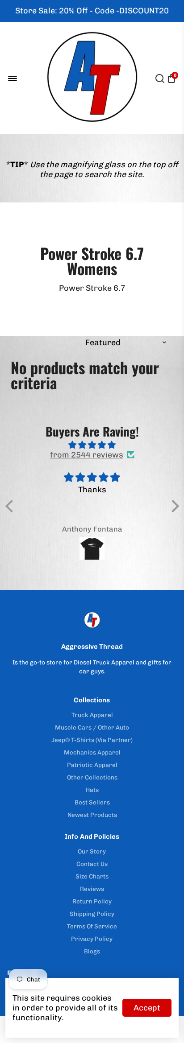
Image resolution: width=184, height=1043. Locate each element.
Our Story (92, 851)
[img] (92, 445)
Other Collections (92, 777)
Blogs (92, 951)
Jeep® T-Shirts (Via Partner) (92, 739)
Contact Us (92, 863)
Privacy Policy (92, 938)
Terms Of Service (92, 926)
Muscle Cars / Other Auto (92, 727)
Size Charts (92, 876)
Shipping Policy (92, 913)
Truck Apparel (92, 714)
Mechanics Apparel (92, 752)
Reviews (92, 888)
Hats (92, 789)
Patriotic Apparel (92, 764)
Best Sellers (92, 802)
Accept (147, 1008)
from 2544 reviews (86, 455)
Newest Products (92, 814)
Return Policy (92, 901)
